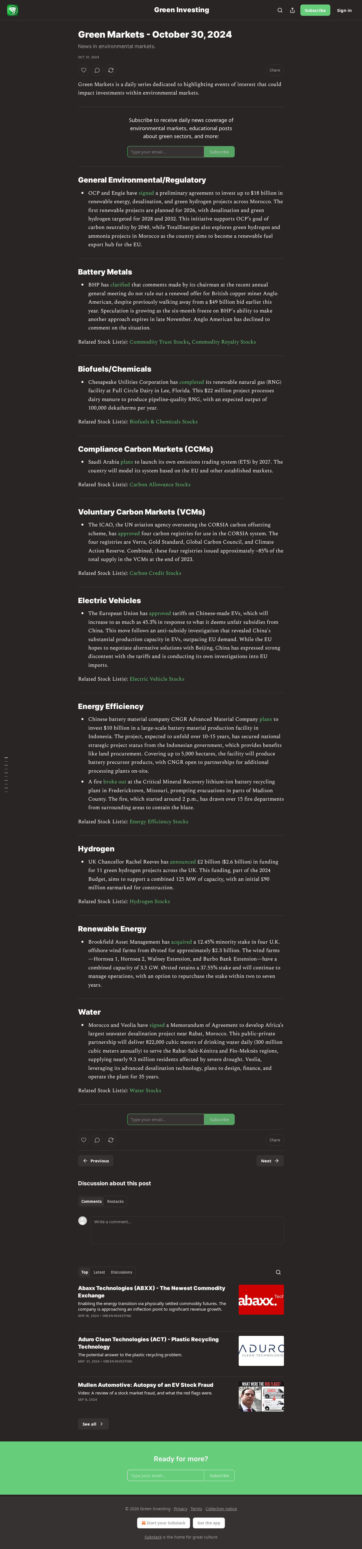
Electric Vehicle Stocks (157, 679)
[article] (181, 1305)
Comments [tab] (91, 1201)
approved (129, 534)
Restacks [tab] (115, 1201)
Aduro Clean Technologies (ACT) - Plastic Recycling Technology (148, 1343)
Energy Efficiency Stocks (159, 822)
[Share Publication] (292, 10)
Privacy (180, 1508)
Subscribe (315, 10)
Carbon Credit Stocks (155, 573)
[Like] (83, 70)
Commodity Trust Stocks (159, 342)
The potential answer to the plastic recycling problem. (130, 1354)
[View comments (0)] (97, 70)
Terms (196, 1508)
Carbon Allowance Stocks (160, 485)
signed (146, 193)
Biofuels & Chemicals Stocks (164, 422)
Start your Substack (166, 1523)
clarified (120, 285)
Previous (99, 1161)
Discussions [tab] (121, 1272)
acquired (181, 942)
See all (89, 1424)
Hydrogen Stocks (150, 901)
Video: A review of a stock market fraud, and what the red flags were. (145, 1393)
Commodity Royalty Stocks (224, 342)
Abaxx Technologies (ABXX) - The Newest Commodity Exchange (151, 1292)
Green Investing (116, 1316)
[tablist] (102, 1201)
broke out (114, 782)
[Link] (70, 180)
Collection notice (221, 1508)
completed (191, 382)
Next (266, 1161)
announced (183, 862)
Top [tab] (84, 1272)
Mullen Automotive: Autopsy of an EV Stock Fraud (145, 1385)
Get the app (208, 1523)
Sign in (344, 10)
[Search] (280, 10)
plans (126, 462)
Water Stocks (145, 1091)
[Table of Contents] (6, 774)
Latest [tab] (99, 1272)
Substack (153, 1537)
